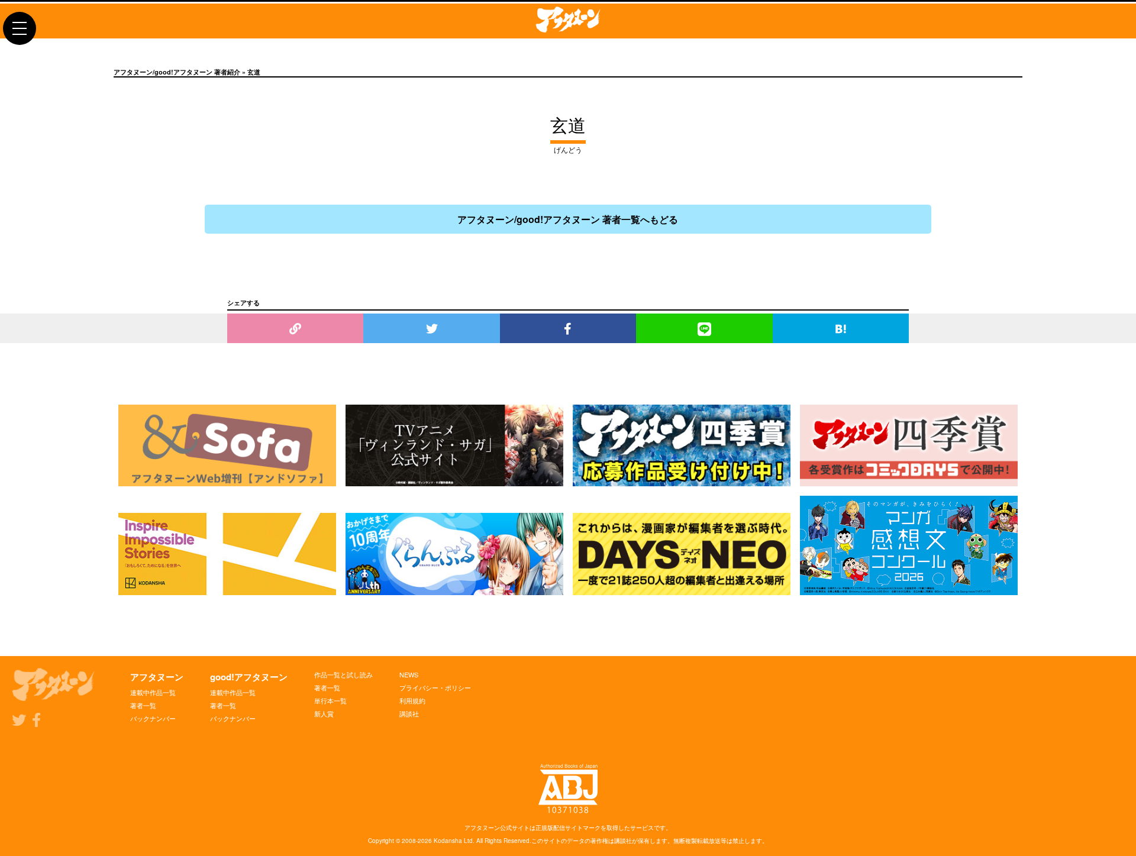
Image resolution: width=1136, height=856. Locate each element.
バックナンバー (153, 718)
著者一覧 (143, 705)
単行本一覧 (330, 700)
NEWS (408, 674)
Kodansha (448, 840)
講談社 (409, 713)
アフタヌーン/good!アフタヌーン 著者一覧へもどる (567, 219)
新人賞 (324, 713)
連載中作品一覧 (153, 692)
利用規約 (412, 700)
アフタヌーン (156, 676)
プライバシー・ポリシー (435, 687)
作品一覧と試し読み (343, 674)
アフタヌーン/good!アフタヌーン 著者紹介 (177, 71)
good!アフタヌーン (249, 676)
